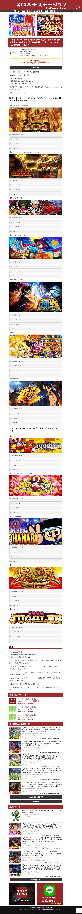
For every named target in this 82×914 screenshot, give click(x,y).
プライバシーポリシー (48, 909)
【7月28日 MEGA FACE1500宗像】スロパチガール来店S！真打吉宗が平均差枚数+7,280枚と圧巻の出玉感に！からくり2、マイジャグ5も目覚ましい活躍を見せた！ (42, 757)
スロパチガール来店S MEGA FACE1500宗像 (25, 710)
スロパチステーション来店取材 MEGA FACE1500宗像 (28, 702)
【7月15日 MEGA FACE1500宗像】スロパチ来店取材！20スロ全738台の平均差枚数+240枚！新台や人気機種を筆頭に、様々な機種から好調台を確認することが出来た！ (42, 784)
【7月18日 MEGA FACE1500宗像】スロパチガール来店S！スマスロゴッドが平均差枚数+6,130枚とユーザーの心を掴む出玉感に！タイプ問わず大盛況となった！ (42, 770)
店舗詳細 (36, 67)
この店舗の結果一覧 (36, 797)
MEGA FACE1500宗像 (16, 12)
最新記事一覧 (36, 880)
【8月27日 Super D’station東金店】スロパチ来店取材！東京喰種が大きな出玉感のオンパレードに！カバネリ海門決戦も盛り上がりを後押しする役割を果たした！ (42, 839)
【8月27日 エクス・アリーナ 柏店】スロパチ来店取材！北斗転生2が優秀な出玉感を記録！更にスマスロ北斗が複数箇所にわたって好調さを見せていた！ (41, 853)
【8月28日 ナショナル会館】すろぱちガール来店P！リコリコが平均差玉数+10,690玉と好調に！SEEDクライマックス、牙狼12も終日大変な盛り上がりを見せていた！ (41, 826)
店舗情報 (36, 801)
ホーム (9, 12)
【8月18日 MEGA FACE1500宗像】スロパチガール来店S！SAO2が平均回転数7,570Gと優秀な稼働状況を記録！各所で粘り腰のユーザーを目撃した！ (42, 729)
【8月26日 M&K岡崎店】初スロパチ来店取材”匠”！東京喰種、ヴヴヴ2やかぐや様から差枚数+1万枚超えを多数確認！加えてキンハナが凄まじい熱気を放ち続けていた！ (42, 867)
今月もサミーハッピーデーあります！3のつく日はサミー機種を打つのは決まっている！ (41, 811)
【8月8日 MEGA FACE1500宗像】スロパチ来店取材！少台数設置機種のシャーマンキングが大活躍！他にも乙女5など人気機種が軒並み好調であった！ (41, 743)
